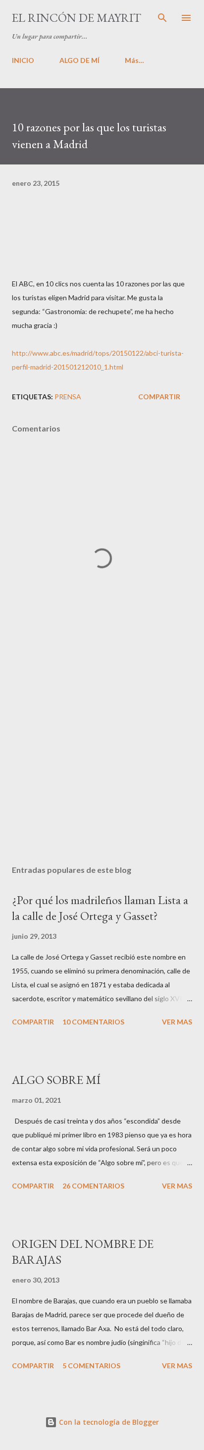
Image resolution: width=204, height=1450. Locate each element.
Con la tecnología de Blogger (108, 1422)
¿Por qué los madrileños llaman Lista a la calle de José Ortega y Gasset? (100, 907)
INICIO (23, 60)
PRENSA (67, 396)
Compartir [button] (159, 396)
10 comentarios (93, 1022)
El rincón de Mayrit (76, 17)
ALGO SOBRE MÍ (56, 1079)
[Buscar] (162, 18)
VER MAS (177, 1022)
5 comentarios (91, 1365)
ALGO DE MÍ (79, 60)
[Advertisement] (102, 764)
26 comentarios (93, 1185)
